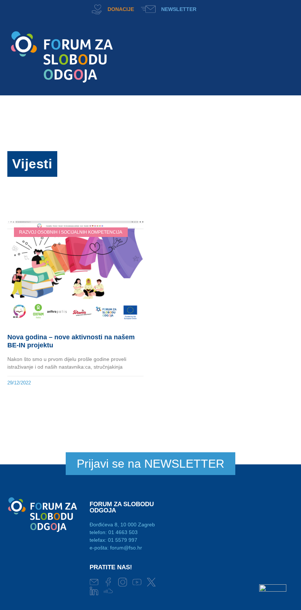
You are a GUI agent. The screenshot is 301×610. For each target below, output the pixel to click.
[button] (205, 8)
